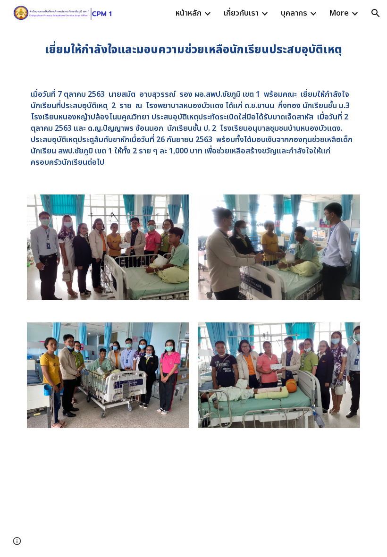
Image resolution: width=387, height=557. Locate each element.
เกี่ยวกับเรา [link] (241, 13)
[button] (375, 13)
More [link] (339, 13)
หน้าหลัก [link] (189, 13)
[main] (193, 50)
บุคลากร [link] (294, 13)
